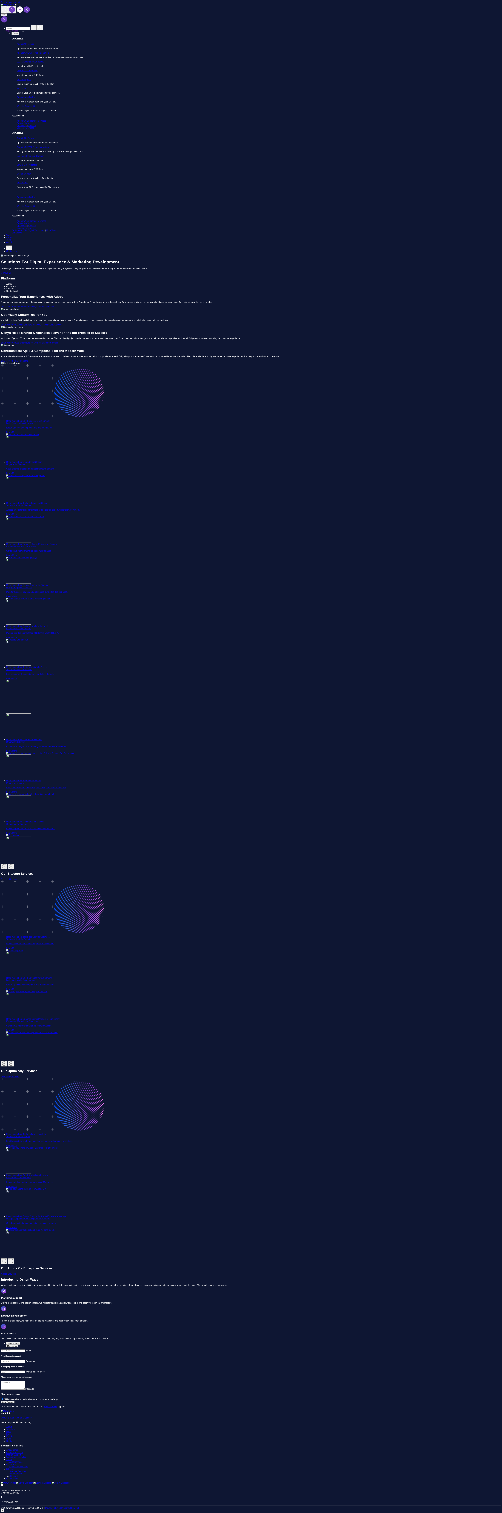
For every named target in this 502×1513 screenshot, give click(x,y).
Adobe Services (8, 1274)
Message (29, 1389)
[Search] (8, 9)
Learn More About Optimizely (14, 325)
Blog (8, 1434)
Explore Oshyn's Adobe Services (38, 307)
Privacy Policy (50, 1406)
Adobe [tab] (9, 284)
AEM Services (15, 1462)
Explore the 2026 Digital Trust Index (28, 230)
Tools (8, 240)
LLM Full (75, 1508)
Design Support (24, 79)
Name (28, 1351)
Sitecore (20, 128)
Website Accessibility (26, 106)
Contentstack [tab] (12, 291)
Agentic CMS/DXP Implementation (33, 53)
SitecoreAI (14, 1476)
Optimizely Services (10, 1076)
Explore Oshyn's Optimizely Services (45, 325)
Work (8, 235)
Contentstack (23, 123)
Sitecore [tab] (10, 289)
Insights (9, 237)
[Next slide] (11, 866)
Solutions (10, 1429)
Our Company (25, 1422)
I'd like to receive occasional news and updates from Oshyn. (31, 1399)
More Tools (51, 230)
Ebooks (9, 1436)
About (9, 242)
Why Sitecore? (16, 1474)
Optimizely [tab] (11, 286)
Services (42, 121)
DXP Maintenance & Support (30, 62)
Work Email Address (35, 1372)
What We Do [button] (12, 31)
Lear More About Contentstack (15, 361)
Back (4, 15)
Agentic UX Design (26, 44)
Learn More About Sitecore (13, 343)
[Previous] (4, 866)
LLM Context (65, 1508)
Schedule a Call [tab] (13, 1343)
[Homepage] (7, 1411)
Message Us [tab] (12, 1346)
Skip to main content (10, 2)
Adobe (9, 1459)
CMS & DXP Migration (27, 71)
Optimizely (22, 125)
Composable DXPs (26, 97)
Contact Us (17, 233)
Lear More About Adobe (12, 307)
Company (30, 1361)
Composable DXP (14, 1452)
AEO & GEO (22, 88)
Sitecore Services (9, 879)
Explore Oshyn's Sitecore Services (42, 343)
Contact (9, 1441)
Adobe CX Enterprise (26, 121)
